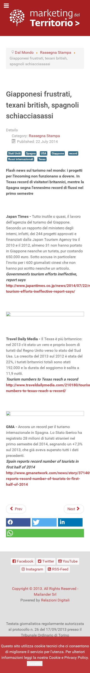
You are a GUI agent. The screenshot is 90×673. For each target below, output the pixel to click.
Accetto (34, 663)
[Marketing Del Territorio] (44, 17)
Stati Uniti (14, 153)
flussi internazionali (20, 159)
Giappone (58, 153)
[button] (18, 522)
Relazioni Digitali (55, 600)
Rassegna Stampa (44, 135)
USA (43, 153)
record (73, 153)
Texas (42, 159)
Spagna (31, 153)
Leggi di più (53, 663)
